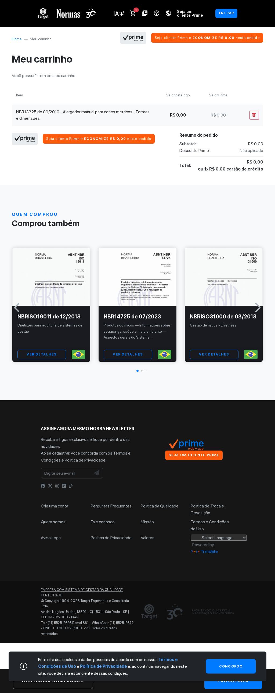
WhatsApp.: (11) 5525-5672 (113, 623)
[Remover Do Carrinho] (254, 115)
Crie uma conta (54, 506)
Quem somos (53, 521)
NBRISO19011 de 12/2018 (49, 316)
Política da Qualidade (160, 506)
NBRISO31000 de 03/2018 (223, 316)
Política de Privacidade (85, 460)
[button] (137, 371)
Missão (147, 521)
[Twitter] (50, 486)
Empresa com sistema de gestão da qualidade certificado (82, 592)
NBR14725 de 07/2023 (132, 316)
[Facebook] (43, 486)
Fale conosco (103, 521)
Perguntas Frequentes (111, 506)
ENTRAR (226, 13)
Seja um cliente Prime (190, 13)
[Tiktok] (71, 486)
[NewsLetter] (97, 473)
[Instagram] (57, 486)
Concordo (231, 666)
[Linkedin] (64, 486)
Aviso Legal (51, 537)
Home (17, 39)
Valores (147, 537)
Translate (209, 551)
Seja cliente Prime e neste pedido (207, 38)
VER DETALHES (42, 354)
